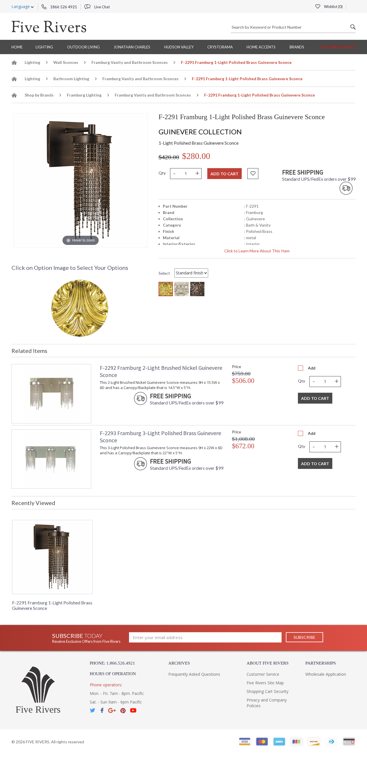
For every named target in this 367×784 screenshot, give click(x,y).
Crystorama (220, 47)
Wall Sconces (65, 62)
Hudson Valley (179, 47)
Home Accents (261, 47)
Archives (179, 663)
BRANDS (297, 47)
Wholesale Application (325, 674)
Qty (162, 172)
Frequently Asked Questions (194, 674)
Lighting (44, 47)
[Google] (112, 710)
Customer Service (337, 47)
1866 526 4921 (63, 7)
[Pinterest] (123, 710)
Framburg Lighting (84, 95)
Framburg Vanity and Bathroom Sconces (129, 62)
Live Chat (101, 7)
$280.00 (196, 156)
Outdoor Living (83, 47)
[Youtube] (133, 710)
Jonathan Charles (132, 47)
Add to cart (224, 173)
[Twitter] (93, 710)
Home (17, 47)
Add (311, 368)
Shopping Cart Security (267, 691)
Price (236, 366)
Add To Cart (315, 398)
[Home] (14, 63)
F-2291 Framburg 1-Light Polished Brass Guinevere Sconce (52, 605)
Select (164, 273)
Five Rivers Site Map (265, 682)
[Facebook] (102, 710)
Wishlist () (333, 6)
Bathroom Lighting (71, 78)
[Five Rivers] (48, 26)
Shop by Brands (39, 95)
